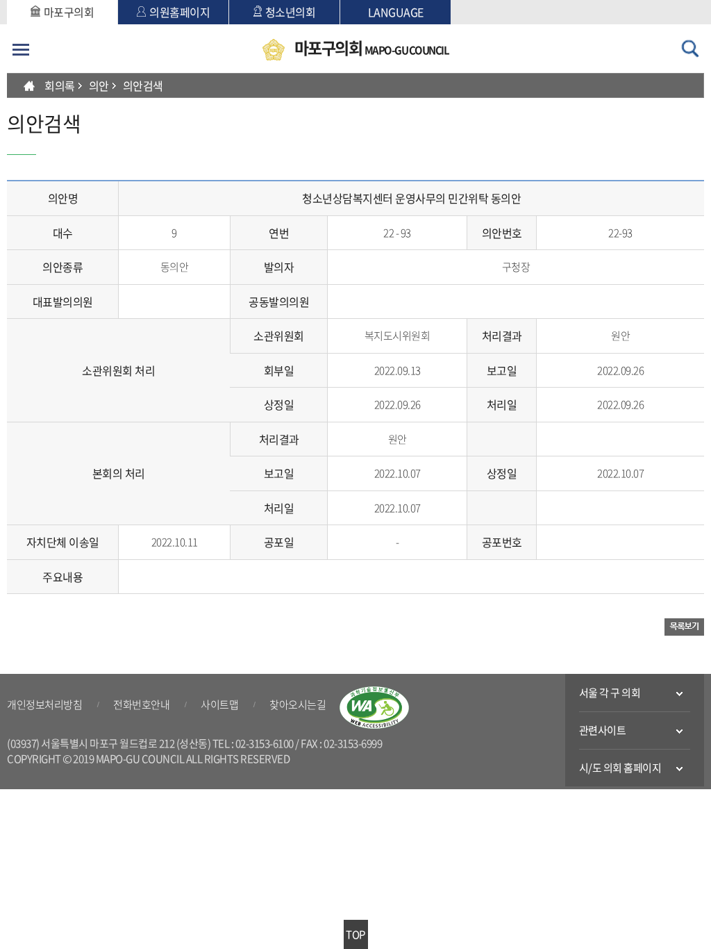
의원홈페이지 (179, 11)
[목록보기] (684, 626)
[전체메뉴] (21, 49)
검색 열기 (690, 49)
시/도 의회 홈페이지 (620, 767)
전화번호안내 (141, 704)
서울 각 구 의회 (610, 692)
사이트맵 (219, 704)
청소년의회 (290, 11)
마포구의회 (69, 11)
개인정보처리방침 (44, 704)
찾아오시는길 (297, 704)
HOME (29, 85)
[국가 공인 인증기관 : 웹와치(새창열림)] (374, 707)
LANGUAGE (396, 11)
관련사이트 (602, 730)
